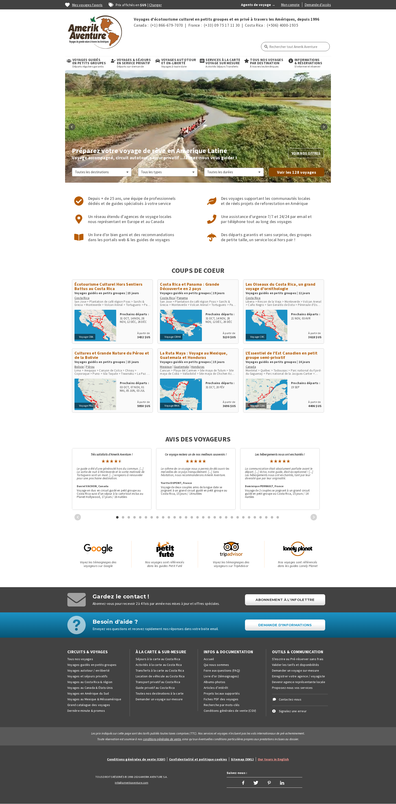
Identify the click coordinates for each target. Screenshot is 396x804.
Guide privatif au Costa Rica (155, 688)
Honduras (198, 366)
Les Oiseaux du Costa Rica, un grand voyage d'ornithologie (281, 286)
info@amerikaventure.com (131, 782)
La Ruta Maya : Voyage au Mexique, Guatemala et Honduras (193, 355)
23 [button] (243, 517)
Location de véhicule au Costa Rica (160, 676)
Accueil (209, 659)
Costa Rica (81, 297)
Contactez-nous (290, 699)
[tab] (115, 517)
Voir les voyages (296, 172)
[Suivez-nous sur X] (255, 782)
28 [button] (272, 517)
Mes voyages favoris (87, 5)
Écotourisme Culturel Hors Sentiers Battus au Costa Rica (108, 286)
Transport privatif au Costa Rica (158, 682)
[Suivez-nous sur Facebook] (243, 782)
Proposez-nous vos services (292, 688)
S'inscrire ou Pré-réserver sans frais (298, 659)
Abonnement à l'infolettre (285, 599)
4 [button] (134, 517)
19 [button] (220, 517)
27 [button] (266, 517)
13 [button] (186, 517)
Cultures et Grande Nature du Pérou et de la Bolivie (111, 355)
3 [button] (128, 517)
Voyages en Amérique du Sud (88, 693)
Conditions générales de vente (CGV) (230, 711)
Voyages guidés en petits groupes (92, 665)
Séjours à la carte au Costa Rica (158, 659)
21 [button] (232, 517)
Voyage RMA (172, 405)
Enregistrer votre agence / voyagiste (298, 676)
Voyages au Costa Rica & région (89, 682)
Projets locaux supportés (222, 693)
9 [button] (163, 517)
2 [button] (123, 517)
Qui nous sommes (216, 665)
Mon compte (290, 5)
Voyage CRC (257, 336)
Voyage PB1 (86, 405)
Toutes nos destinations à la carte (160, 693)
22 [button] (237, 517)
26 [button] (260, 517)
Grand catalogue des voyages (88, 705)
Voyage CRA (86, 336)
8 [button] (157, 517)
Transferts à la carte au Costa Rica (160, 670)
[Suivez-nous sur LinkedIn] (282, 782)
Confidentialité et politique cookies (198, 759)
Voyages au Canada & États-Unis (90, 688)
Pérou (90, 366)
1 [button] (117, 517)
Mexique (166, 366)
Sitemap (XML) (242, 759)
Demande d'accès (318, 5)
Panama (182, 297)
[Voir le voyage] (95, 324)
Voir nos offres (306, 153)
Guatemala (181, 366)
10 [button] (169, 517)
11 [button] (174, 517)
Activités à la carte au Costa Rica (159, 665)
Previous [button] (72, 126)
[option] (198, 126)
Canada (251, 366)
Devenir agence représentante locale (298, 682)
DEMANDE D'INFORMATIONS (285, 625)
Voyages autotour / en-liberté (88, 670)
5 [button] (140, 517)
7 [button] (151, 517)
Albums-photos (214, 682)
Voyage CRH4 (173, 336)
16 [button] (203, 517)
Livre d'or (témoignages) (221, 676)
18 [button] (214, 517)
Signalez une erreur (293, 711)
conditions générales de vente (162, 739)
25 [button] (255, 517)
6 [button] (146, 517)
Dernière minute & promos (86, 711)
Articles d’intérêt (216, 688)
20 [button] (226, 517)
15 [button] (197, 517)
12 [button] (180, 517)
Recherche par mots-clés (222, 705)
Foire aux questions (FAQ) (222, 670)
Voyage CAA (257, 405)
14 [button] (192, 517)
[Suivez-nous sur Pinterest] (269, 782)
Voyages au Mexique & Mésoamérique (94, 699)
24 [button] (249, 517)
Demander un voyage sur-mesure (159, 699)
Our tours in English (273, 759)
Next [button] (324, 126)
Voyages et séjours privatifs (87, 676)
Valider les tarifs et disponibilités (295, 665)
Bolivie (79, 366)
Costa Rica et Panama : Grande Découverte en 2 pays (189, 286)
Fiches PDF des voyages (221, 699)
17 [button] (209, 517)
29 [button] (277, 517)
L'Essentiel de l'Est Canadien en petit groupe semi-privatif (282, 355)
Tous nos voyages (80, 659)
